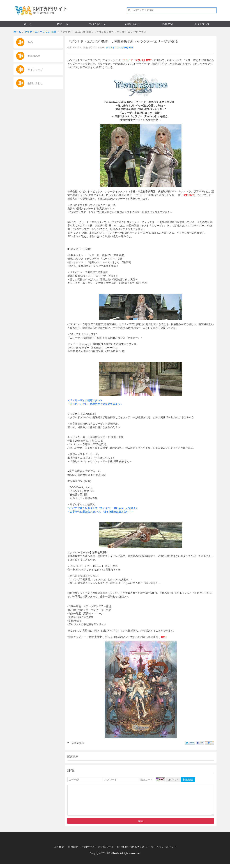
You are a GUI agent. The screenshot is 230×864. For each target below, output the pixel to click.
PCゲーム (62, 24)
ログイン (173, 779)
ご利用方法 (88, 847)
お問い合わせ (132, 24)
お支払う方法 (105, 847)
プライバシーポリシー (163, 847)
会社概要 (59, 847)
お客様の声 (34, 56)
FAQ (30, 42)
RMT (111, 853)
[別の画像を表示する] (160, 779)
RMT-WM (167, 24)
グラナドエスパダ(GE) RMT (40, 31)
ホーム (28, 24)
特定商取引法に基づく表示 (132, 847)
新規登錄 (188, 779)
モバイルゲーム (97, 24)
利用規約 (73, 847)
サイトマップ (202, 24)
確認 (140, 820)
